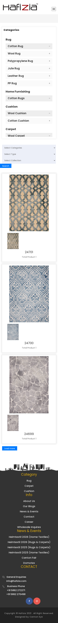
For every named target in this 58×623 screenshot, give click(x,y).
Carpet (29, 486)
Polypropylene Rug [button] (20, 61)
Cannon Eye (36, 616)
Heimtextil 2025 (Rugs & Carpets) (29, 547)
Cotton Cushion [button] (18, 121)
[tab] (29, 46)
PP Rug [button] (12, 83)
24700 (29, 343)
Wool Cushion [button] (17, 113)
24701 (29, 252)
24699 (29, 434)
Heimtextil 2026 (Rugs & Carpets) (29, 542)
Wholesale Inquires (29, 527)
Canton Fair (29, 557)
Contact (29, 516)
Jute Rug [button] (14, 68)
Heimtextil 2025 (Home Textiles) (29, 552)
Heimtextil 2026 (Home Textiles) (29, 537)
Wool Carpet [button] (16, 136)
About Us (29, 501)
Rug (29, 480)
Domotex (29, 563)
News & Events (29, 511)
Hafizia (22, 613)
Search (5, 166)
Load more (9, 448)
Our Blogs (29, 506)
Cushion (29, 491)
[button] (8, 241)
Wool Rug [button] (14, 53)
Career (29, 522)
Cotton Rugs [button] (16, 98)
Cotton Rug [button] (15, 46)
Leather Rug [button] (16, 76)
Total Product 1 (29, 257)
